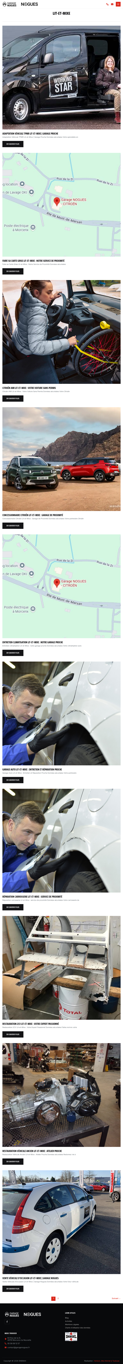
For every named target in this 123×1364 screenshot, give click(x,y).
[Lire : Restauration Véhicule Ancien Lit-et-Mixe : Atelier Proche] (61, 1095)
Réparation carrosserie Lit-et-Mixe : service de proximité (32, 897)
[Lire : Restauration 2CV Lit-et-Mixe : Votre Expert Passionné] (61, 968)
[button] (107, 4)
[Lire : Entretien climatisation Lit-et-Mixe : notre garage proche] (61, 586)
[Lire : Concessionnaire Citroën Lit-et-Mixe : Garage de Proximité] (61, 459)
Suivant (116, 1298)
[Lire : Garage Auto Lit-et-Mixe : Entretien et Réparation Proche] (61, 713)
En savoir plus (12, 144)
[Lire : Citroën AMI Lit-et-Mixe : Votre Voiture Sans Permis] (61, 332)
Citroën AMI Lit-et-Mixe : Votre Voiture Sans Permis (29, 388)
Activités (68, 1321)
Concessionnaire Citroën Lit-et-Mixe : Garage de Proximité (32, 515)
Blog (67, 1318)
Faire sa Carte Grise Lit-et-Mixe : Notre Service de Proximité (33, 261)
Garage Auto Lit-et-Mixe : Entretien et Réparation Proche (32, 769)
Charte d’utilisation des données (77, 1328)
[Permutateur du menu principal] (118, 4)
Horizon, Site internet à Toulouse (106, 1361)
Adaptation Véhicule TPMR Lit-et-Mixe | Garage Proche (30, 134)
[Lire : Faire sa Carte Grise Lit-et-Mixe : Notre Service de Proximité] (61, 204)
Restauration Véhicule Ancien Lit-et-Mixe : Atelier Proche (32, 1151)
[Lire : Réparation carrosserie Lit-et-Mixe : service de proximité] (61, 840)
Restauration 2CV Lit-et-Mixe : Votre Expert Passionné (30, 1024)
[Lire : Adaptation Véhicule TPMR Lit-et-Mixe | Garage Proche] (61, 77)
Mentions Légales (72, 1324)
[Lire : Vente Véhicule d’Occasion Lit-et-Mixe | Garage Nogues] (61, 1222)
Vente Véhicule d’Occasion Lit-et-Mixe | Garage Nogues (30, 1278)
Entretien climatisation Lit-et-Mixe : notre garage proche (32, 642)
